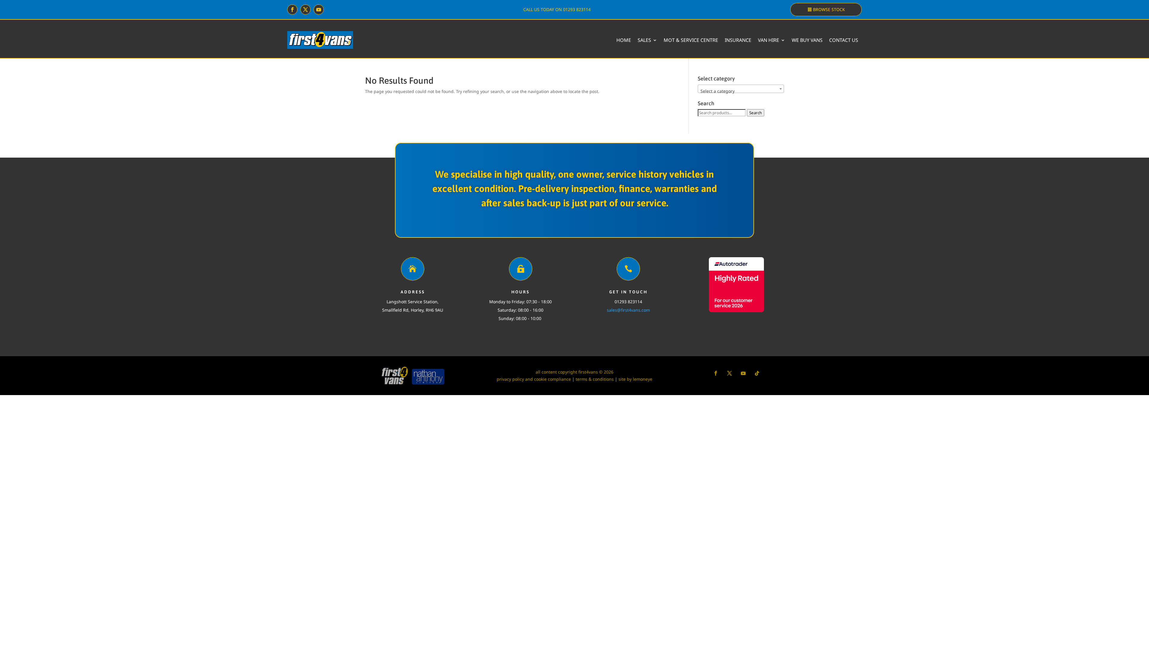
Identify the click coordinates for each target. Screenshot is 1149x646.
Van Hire (768, 40)
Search (755, 112)
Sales (644, 40)
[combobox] (741, 89)
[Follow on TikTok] (757, 373)
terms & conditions (595, 379)
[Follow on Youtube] (319, 9)
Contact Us (843, 40)
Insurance (738, 40)
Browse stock (829, 9)
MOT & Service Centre (691, 40)
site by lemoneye (635, 379)
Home (623, 40)
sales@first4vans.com (628, 310)
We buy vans (807, 40)
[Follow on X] (305, 9)
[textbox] (741, 91)
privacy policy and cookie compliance (534, 379)
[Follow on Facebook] (292, 9)
